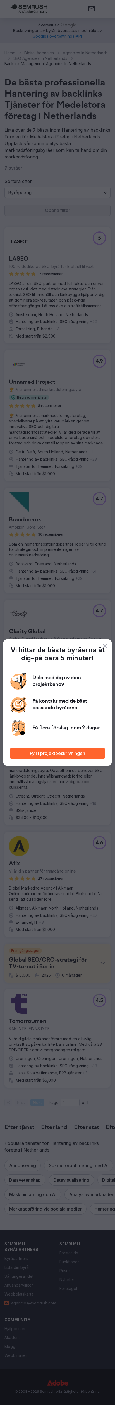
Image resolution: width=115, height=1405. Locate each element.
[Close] (105, 646)
